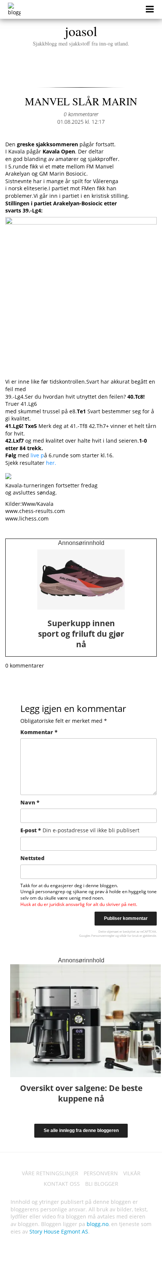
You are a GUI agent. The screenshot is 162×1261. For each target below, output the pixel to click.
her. (50, 462)
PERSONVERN (101, 1173)
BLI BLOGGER (101, 1183)
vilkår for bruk (129, 935)
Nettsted (32, 858)
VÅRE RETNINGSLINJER (50, 1173)
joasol (81, 34)
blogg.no (98, 1224)
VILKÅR (132, 1173)
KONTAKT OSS (62, 1183)
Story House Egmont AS (58, 1231)
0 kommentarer (81, 114)
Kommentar (39, 732)
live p (36, 455)
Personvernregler (103, 935)
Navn (30, 802)
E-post (79, 830)
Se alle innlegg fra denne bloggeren (81, 1130)
